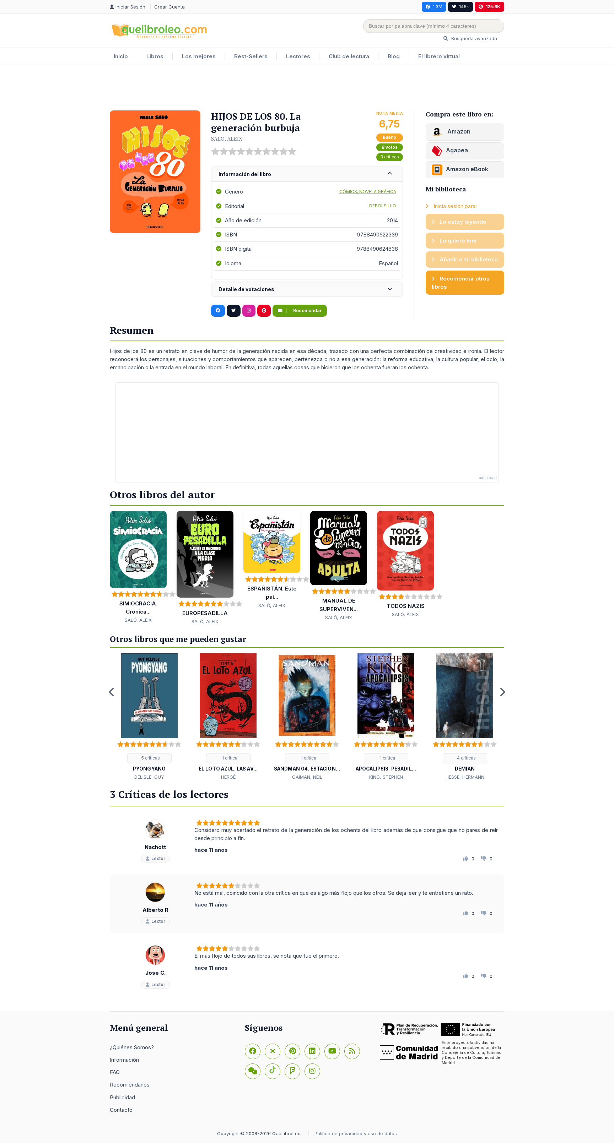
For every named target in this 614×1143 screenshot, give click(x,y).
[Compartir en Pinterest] (264, 311)
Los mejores (199, 56)
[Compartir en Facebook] (218, 311)
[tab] (307, 174)
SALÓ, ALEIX (138, 620)
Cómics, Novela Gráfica (367, 191)
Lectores (298, 56)
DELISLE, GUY (149, 777)
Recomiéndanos (130, 1084)
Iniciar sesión (131, 7)
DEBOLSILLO (382, 205)
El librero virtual (439, 56)
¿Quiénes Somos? (132, 1047)
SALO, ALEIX (226, 138)
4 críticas (466, 758)
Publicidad (122, 1097)
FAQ (115, 1072)
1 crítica (229, 758)
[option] (149, 717)
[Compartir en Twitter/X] (234, 311)
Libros (154, 56)
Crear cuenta (169, 7)
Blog (394, 56)
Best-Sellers (251, 56)
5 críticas (150, 758)
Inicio (121, 56)
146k (464, 6)
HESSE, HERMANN (465, 777)
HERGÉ (228, 777)
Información (124, 1059)
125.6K (493, 6)
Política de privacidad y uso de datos (355, 1133)
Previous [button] (111, 692)
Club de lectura (349, 56)
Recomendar (307, 310)
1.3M (437, 6)
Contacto (121, 1109)
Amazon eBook (467, 169)
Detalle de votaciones (246, 289)
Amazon (458, 131)
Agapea (457, 150)
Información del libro (245, 174)
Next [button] (502, 692)
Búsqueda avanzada (473, 38)
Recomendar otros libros (461, 282)
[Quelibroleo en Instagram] (248, 311)
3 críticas (389, 156)
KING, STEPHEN (386, 777)
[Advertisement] (307, 88)
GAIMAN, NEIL (307, 777)
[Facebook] (252, 1051)
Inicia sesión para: (454, 206)
